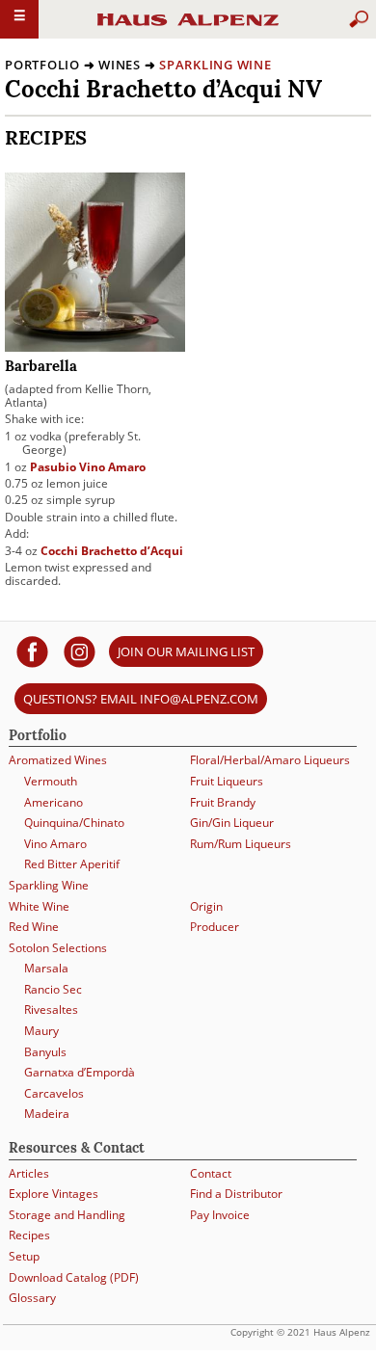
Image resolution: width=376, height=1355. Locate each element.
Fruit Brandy (222, 802)
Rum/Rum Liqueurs (240, 844)
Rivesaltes (51, 1009)
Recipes (29, 1235)
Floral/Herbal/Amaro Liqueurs (270, 760)
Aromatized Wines (58, 760)
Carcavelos (54, 1093)
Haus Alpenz (188, 27)
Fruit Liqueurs (226, 781)
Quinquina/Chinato (74, 822)
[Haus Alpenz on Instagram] (79, 651)
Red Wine (34, 926)
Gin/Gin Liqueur (232, 822)
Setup (24, 1256)
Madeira (46, 1113)
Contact (210, 1173)
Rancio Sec (53, 989)
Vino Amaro (55, 844)
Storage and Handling (67, 1215)
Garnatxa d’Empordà (79, 1072)
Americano (53, 802)
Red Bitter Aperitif (72, 864)
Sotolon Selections (58, 948)
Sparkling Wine (215, 64)
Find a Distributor (236, 1193)
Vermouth (50, 781)
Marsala (46, 968)
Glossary (32, 1297)
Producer (214, 926)
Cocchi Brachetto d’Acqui (111, 551)
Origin (206, 906)
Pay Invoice (220, 1215)
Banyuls (45, 1052)
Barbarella (41, 367)
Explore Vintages (53, 1193)
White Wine (39, 906)
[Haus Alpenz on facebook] (32, 651)
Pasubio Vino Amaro (88, 467)
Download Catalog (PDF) (74, 1277)
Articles (29, 1173)
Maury (41, 1031)
